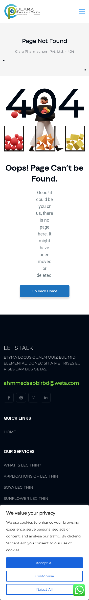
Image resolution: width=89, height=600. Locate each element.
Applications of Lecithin (31, 476)
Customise (44, 576)
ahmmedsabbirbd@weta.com (41, 383)
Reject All (44, 589)
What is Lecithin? (22, 465)
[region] (44, 552)
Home (10, 432)
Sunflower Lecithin (26, 498)
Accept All (44, 563)
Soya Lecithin (18, 487)
